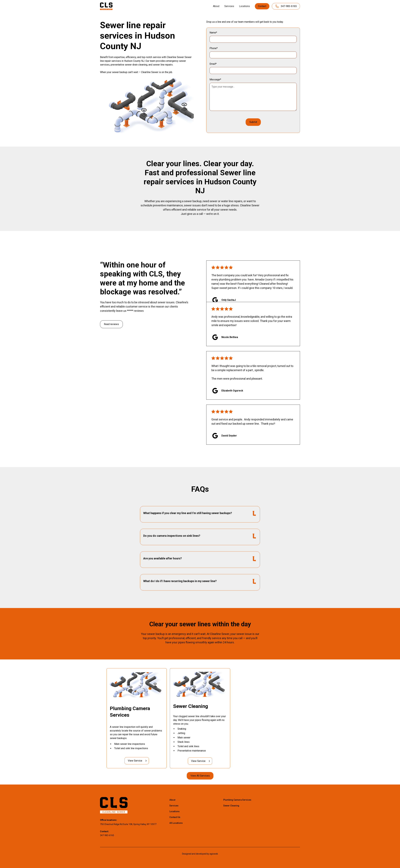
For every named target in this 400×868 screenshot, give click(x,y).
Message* (215, 79)
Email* (213, 63)
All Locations (176, 823)
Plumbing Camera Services (237, 800)
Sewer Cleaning (231, 805)
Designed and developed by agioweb (200, 854)
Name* (213, 32)
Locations (244, 6)
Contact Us (174, 817)
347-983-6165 (107, 835)
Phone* (214, 48)
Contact (262, 6)
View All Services (200, 775)
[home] (106, 6)
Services (229, 6)
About (216, 6)
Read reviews (111, 324)
